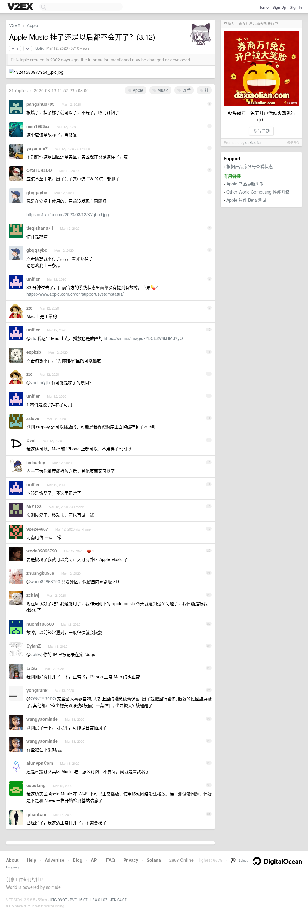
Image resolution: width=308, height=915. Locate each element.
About (12, 860)
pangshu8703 (40, 104)
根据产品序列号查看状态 (249, 166)
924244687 (37, 529)
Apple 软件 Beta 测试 (246, 200)
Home (263, 7)
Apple (32, 25)
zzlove (32, 418)
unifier (33, 279)
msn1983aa (38, 126)
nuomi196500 (40, 624)
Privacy (130, 860)
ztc (29, 308)
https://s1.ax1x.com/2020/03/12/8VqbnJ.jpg (67, 214)
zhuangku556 (40, 573)
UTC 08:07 (58, 899)
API (94, 860)
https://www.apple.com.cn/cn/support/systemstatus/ (75, 294)
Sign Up (279, 7)
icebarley (35, 462)
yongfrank (37, 690)
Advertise (54, 860)
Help (31, 860)
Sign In (296, 7)
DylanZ (33, 646)
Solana (154, 860)
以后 (186, 90)
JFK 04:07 (118, 899)
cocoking (36, 785)
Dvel (30, 440)
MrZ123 (34, 506)
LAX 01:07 (98, 899)
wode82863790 (41, 551)
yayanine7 (37, 148)
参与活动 (261, 131)
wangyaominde (42, 719)
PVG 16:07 (79, 899)
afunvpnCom (39, 763)
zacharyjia (40, 382)
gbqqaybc (36, 192)
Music (162, 90)
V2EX (14, 25)
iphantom (36, 814)
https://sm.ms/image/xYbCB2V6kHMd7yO (143, 338)
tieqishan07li (39, 228)
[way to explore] (21, 7)
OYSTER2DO (39, 170)
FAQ (110, 860)
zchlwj (32, 595)
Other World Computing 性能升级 (258, 192)
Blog (77, 860)
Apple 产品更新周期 (245, 184)
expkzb (33, 352)
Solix (39, 48)
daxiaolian (254, 142)
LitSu (31, 668)
